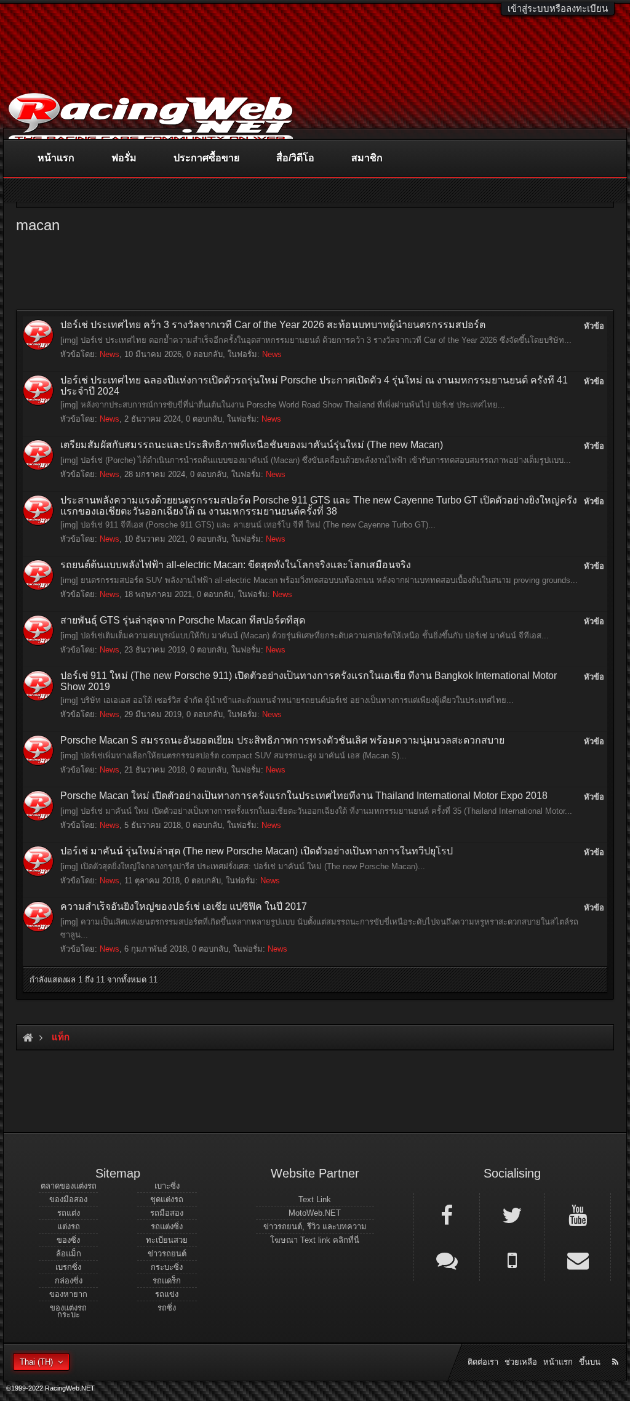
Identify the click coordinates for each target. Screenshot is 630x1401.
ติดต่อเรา (483, 1362)
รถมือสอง (166, 1213)
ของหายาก (68, 1294)
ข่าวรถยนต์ (167, 1253)
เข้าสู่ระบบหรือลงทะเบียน (558, 8)
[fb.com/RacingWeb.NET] (446, 1214)
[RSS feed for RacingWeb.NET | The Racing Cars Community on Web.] (616, 1348)
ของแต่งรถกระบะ (68, 1311)
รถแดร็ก (167, 1280)
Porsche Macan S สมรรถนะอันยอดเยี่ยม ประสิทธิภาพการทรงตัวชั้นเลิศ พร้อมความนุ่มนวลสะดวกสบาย (282, 740)
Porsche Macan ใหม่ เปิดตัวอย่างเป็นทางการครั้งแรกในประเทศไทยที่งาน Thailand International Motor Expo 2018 (304, 795)
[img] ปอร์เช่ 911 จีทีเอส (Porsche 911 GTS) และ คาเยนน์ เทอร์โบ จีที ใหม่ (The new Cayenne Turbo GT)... (248, 524)
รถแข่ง (166, 1294)
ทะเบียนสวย (167, 1240)
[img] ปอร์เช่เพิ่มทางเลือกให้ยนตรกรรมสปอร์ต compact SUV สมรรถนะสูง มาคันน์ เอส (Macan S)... (233, 755)
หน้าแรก (56, 158)
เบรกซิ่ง (68, 1267)
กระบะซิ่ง (167, 1267)
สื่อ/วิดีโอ (295, 158)
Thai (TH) (36, 1362)
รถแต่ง (68, 1213)
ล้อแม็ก (68, 1253)
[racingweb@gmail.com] (577, 1259)
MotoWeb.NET (315, 1213)
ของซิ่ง (68, 1240)
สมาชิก (367, 158)
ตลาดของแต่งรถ (69, 1185)
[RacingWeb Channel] (577, 1214)
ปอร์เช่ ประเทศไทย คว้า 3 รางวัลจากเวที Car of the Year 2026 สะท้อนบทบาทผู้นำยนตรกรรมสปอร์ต (272, 324)
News (109, 354)
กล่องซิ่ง (68, 1280)
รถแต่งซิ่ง (167, 1226)
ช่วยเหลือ (520, 1362)
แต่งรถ (68, 1226)
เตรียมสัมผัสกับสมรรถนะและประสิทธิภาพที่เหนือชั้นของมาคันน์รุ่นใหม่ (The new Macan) (251, 445)
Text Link (314, 1199)
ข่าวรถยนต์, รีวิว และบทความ (315, 1226)
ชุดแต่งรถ (166, 1199)
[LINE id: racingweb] (446, 1259)
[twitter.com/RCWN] (512, 1214)
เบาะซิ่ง (167, 1185)
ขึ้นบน (589, 1362)
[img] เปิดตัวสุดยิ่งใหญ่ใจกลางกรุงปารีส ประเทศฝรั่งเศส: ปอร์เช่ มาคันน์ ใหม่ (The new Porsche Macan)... (242, 866)
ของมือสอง (68, 1199)
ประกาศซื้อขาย (206, 158)
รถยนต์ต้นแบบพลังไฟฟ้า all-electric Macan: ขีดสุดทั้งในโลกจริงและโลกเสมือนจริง (235, 565)
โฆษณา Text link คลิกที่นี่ (314, 1240)
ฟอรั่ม (124, 158)
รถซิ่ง (167, 1307)
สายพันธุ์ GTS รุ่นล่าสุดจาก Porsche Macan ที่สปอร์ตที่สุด (182, 620)
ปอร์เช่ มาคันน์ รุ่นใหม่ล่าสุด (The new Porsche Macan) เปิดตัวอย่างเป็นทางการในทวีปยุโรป (256, 851)
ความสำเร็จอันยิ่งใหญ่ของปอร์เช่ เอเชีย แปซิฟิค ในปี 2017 (183, 906)
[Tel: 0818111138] (512, 1259)
